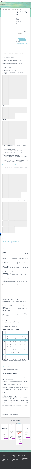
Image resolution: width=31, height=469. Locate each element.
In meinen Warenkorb (21, 38)
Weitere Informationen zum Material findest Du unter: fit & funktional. (9, 164)
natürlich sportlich (10, 53)
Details (6, 438)
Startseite (3, 9)
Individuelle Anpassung (19, 33)
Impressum (20, 467)
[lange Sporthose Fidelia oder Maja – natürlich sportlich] (4, 424)
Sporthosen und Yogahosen (7, 9)
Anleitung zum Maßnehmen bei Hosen (6, 366)
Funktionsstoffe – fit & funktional (4, 457)
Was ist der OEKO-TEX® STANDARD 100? (5, 462)
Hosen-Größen (16, 53)
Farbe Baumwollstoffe (25, 26)
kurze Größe (26, 43)
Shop (4, 9)
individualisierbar (23, 43)
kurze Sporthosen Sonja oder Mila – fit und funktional (19, 436)
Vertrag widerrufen (16, 467)
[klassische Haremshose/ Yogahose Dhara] (26, 424)
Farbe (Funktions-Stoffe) (19, 26)
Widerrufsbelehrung (11, 467)
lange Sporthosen (11, 9)
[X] (0, 234)
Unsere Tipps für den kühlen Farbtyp (15, 460)
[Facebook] (0, 233)
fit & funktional (4, 53)
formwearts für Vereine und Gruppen (25, 459)
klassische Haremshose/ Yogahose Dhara (26, 428)
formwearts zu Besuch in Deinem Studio (25, 461)
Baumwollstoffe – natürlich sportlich (5, 460)
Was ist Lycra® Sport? (4, 455)
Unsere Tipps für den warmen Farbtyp (15, 462)
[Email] (0, 235)
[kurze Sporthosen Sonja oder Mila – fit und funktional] (19, 427)
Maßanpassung (22, 53)
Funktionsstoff (17, 43)
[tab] (4, 52)
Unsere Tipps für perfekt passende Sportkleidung (16, 456)
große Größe (20, 43)
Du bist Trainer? (23, 455)
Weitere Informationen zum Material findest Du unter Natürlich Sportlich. (11, 241)
